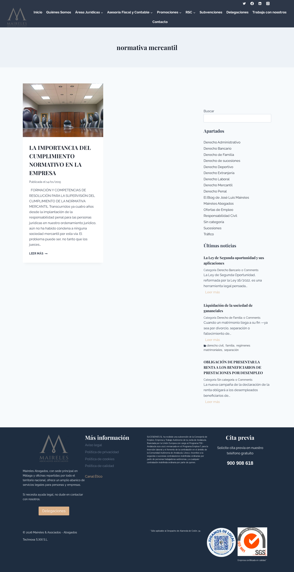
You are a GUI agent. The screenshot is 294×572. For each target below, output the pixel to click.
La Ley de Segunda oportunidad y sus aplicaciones (234, 260)
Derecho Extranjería (219, 173)
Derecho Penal (215, 191)
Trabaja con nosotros (269, 12)
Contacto (160, 22)
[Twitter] (244, 3)
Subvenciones (211, 12)
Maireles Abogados (219, 203)
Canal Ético (93, 476)
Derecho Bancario (217, 148)
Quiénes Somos (58, 12)
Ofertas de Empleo (218, 210)
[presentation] (63, 110)
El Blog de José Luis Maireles (226, 197)
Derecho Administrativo (222, 142)
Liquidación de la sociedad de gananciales (228, 308)
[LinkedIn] (260, 3)
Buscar (209, 111)
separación (231, 350)
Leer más (38, 253)
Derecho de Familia (219, 155)
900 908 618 (240, 463)
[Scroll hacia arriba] (284, 560)
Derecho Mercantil (218, 185)
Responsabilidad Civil (220, 216)
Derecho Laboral (217, 179)
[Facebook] (252, 3)
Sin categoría (214, 222)
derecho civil (215, 345)
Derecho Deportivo (218, 167)
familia (230, 345)
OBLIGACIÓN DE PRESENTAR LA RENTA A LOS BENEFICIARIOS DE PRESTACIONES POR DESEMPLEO (233, 367)
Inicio (38, 12)
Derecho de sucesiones (222, 161)
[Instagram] (267, 3)
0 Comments (249, 270)
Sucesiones (212, 228)
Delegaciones (237, 12)
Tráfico (209, 234)
